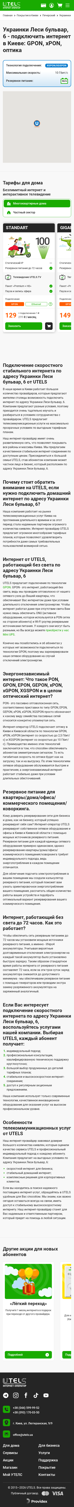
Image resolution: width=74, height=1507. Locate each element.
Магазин (10, 1467)
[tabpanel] (37, 277)
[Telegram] (6, 1395)
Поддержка (48, 1460)
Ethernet (36, 304)
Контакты (46, 1474)
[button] (36, 123)
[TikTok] (36, 1395)
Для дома (11, 1445)
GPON (14, 304)
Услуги (44, 1453)
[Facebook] (26, 1395)
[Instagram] (16, 1395)
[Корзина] (60, 5)
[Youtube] (46, 1395)
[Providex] (37, 1501)
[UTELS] (11, 5)
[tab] (37, 203)
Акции (8, 1460)
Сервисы (10, 1453)
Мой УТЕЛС (12, 1474)
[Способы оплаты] (43, 5)
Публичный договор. (25, 1493)
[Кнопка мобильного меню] (67, 5)
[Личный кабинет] (52, 5)
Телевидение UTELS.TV (27, 277)
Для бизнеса (49, 1445)
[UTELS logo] (14, 1382)
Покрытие (47, 1467)
